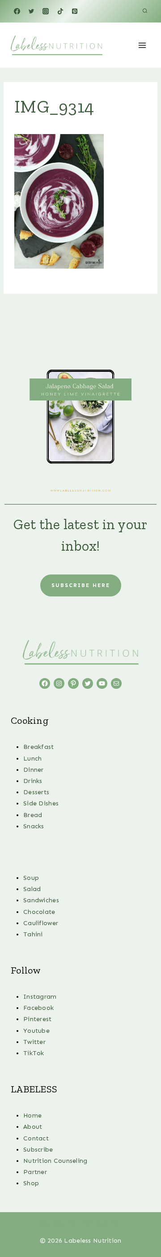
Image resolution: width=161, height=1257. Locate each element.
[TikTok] (60, 11)
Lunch (32, 758)
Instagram (40, 996)
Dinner (33, 770)
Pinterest (37, 1019)
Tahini (33, 934)
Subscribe (38, 1149)
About (32, 1127)
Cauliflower (40, 923)
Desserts (36, 792)
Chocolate (39, 912)
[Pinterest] (74, 11)
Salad (32, 889)
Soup (31, 878)
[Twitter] (31, 11)
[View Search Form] (145, 11)
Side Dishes (41, 803)
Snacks (33, 826)
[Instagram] (45, 11)
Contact (36, 1138)
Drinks (32, 781)
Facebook (38, 1008)
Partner (35, 1172)
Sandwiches (41, 900)
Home (32, 1115)
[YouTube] (102, 1223)
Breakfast (38, 747)
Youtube (36, 1031)
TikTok (33, 1053)
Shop (31, 1183)
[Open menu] (142, 45)
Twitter (34, 1042)
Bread (32, 815)
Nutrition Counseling (55, 1161)
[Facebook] (17, 11)
